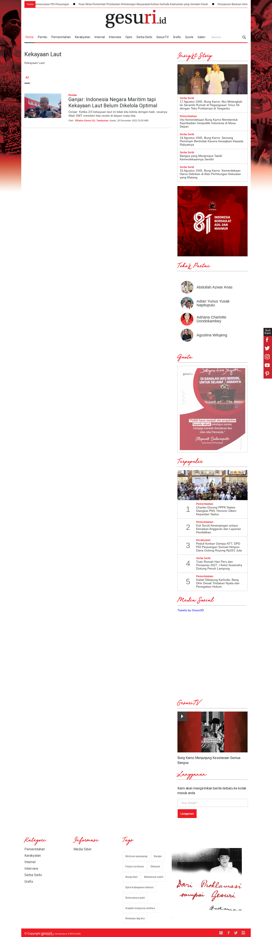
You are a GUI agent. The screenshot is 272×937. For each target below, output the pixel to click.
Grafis (177, 37)
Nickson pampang (136, 856)
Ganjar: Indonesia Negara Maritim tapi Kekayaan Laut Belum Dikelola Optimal (112, 102)
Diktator (155, 866)
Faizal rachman (134, 866)
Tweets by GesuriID (190, 610)
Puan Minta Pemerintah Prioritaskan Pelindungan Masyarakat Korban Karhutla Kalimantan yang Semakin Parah (123, 4)
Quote (189, 37)
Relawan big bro (135, 918)
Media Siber (83, 849)
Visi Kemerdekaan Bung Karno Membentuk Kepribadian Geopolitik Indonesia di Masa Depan (209, 123)
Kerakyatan (82, 37)
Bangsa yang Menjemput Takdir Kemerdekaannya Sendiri (201, 157)
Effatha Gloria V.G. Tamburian (91, 120)
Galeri (201, 37)
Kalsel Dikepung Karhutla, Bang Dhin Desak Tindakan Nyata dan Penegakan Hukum (217, 583)
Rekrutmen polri (135, 897)
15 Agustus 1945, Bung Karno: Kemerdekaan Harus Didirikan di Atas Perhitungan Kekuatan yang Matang (210, 174)
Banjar (158, 856)
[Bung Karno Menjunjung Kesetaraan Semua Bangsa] (212, 732)
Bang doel (131, 876)
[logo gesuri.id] (136, 19)
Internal (100, 37)
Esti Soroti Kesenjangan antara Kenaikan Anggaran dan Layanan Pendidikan (218, 529)
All (27, 77)
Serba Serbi (144, 37)
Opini (128, 37)
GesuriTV (162, 37)
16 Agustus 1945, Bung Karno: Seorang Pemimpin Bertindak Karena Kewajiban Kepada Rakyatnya (211, 141)
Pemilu (42, 37)
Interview (115, 37)
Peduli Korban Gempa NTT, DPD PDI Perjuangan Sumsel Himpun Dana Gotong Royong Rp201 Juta (219, 547)
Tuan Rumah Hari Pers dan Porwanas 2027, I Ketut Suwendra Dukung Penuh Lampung (219, 565)
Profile (201, 77)
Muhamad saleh (153, 876)
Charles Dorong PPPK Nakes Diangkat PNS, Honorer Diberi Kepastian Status (216, 511)
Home (30, 37)
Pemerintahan (61, 37)
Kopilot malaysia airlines (140, 908)
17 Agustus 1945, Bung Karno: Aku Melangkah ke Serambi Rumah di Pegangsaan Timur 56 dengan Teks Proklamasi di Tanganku (211, 105)
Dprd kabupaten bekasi (139, 887)
